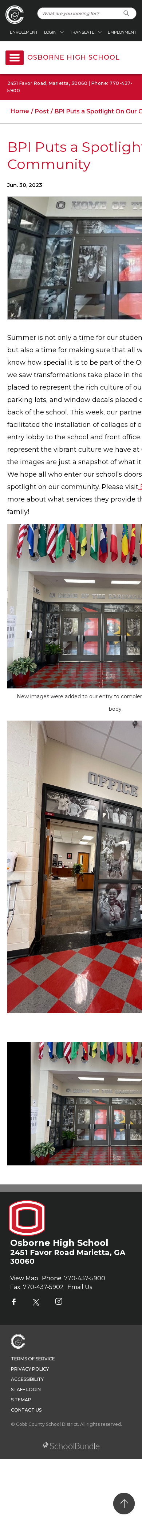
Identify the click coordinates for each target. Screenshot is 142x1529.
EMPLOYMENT (122, 32)
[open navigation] (14, 57)
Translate (82, 32)
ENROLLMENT (24, 32)
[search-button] (126, 13)
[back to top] (124, 1503)
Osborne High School (73, 57)
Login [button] (50, 32)
